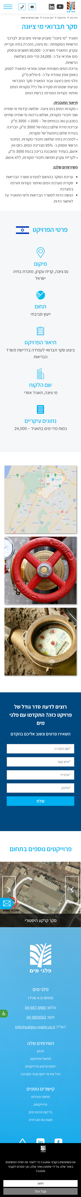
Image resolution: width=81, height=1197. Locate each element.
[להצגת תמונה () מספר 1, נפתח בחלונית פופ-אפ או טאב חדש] (40, 499)
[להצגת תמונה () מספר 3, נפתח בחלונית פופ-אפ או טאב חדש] (40, 641)
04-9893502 (36, 1017)
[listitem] (40, 894)
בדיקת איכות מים (40, 1112)
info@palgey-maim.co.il (35, 1026)
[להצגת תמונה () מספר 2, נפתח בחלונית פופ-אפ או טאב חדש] (40, 570)
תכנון (40, 1051)
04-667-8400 (35, 1007)
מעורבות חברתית (40, 1119)
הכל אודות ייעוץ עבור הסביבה (41, 1074)
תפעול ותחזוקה (40, 1058)
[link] (51, 6)
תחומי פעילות (40, 1096)
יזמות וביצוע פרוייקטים (40, 1066)
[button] (9, 889)
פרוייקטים (40, 1104)
